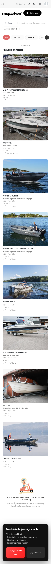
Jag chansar (36, 552)
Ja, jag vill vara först (15, 552)
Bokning (21, 4)
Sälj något (33, 13)
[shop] (28, 4)
